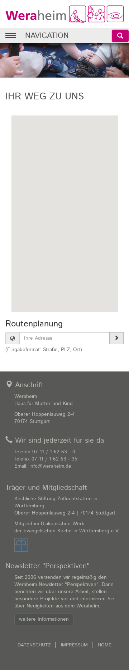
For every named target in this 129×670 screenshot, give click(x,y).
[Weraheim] (64, 14)
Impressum (74, 645)
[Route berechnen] (116, 338)
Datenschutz (34, 645)
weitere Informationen (44, 619)
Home (104, 645)
